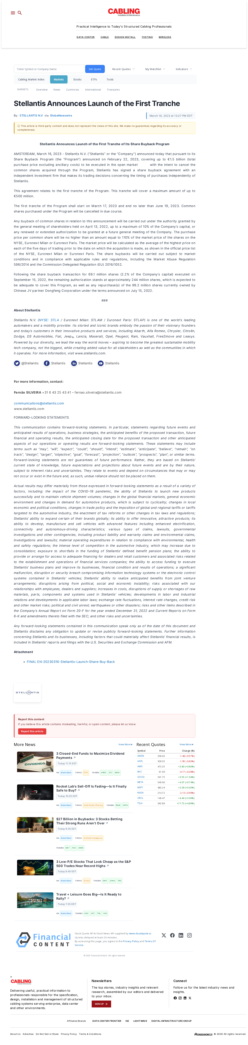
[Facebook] (172, 940)
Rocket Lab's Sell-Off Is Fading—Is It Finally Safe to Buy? (91, 788)
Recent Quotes (121, 69)
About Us (15, 1034)
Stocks (77, 79)
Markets (59, 79)
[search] (20, 13)
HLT (92, 913)
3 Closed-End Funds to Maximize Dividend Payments (90, 756)
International (93, 89)
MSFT (140, 787)
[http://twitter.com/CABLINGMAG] (190, 998)
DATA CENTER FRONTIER (106, 1021)
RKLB (118, 805)
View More (125, 744)
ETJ (110, 773)
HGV (86, 913)
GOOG (141, 776)
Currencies (72, 89)
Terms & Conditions (90, 1034)
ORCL (140, 797)
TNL (99, 913)
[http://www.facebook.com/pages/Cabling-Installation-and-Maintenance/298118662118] (175, 998)
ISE (127, 1021)
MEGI (117, 773)
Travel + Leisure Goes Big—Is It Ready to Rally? (88, 896)
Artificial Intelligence (93, 838)
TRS (119, 881)
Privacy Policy (131, 941)
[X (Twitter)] (164, 940)
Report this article (32, 731)
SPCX (125, 805)
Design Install (125, 37)
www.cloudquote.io (140, 933)
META (140, 782)
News (56, 89)
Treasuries (113, 89)
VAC (105, 913)
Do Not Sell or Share (47, 1034)
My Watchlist (153, 69)
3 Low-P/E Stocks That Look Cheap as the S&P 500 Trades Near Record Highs (93, 864)
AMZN (140, 755)
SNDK (81, 848)
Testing (147, 37)
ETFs (94, 79)
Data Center (86, 37)
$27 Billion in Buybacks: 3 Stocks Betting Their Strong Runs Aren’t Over (89, 821)
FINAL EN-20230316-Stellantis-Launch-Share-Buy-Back (71, 662)
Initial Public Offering (93, 805)
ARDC (103, 773)
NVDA (140, 792)
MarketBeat (66, 773)
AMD (140, 766)
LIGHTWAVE (140, 1021)
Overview (42, 89)
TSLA (140, 803)
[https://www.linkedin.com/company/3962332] (185, 998)
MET (68, 848)
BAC (139, 771)
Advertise (28, 1034)
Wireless (165, 37)
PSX (74, 848)
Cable (105, 37)
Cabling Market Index (31, 79)
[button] (13, 13)
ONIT (105, 881)
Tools (110, 79)
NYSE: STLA (49, 320)
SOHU (112, 881)
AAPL (140, 761)
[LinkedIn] (181, 940)
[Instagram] (189, 940)
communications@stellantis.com (39, 403)
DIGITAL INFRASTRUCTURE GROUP (171, 1021)
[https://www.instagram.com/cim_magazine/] (180, 998)
